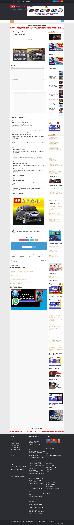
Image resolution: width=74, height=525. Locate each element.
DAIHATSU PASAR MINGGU (50, 476)
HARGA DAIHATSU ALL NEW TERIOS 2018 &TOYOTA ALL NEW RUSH (21, 271)
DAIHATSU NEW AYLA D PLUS (54, 138)
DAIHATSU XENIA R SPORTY (53, 163)
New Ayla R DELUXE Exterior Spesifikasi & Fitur (53, 100)
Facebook (27, 240)
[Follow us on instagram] (56, 1)
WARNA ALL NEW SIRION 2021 (54, 191)
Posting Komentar (15, 265)
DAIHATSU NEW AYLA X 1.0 (53, 142)
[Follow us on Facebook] (58, 1)
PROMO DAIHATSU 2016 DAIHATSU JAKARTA (40, 261)
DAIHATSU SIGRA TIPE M (53, 251)
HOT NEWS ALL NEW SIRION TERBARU (55, 189)
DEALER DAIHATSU (52, 339)
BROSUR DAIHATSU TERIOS (16, 447)
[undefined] (15, 254)
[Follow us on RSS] (54, 440)
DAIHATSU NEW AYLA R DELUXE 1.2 (55, 149)
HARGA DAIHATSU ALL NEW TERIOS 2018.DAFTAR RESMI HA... (20, 282)
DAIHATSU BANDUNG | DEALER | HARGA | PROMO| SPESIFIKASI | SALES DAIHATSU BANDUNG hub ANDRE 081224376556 (36, 462)
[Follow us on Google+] (60, 1)
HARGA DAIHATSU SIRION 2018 (54, 200)
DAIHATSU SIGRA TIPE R (53, 255)
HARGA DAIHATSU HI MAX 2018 (15, 284)
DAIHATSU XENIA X (52, 159)
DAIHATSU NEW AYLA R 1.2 (53, 147)
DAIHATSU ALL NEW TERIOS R (54, 213)
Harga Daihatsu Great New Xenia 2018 (16, 283)
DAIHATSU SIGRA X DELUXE (53, 254)
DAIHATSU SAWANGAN (50, 475)
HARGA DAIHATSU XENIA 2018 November (55, 165)
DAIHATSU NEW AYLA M (53, 139)
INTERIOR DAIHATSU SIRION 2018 (54, 192)
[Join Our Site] (62, 1)
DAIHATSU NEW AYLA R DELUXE (54, 148)
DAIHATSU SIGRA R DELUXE (53, 256)
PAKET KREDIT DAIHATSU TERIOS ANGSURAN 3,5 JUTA (54, 218)
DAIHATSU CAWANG (58, 476)
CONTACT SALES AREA (32, 516)
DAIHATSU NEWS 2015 (14, 261)
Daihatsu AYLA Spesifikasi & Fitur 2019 (55, 150)
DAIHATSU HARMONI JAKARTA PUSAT (17, 473)
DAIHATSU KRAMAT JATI (50, 480)
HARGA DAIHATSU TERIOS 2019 (54, 224)
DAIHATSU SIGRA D (52, 250)
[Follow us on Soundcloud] (59, 442)
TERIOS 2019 (51, 448)
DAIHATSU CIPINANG (49, 486)
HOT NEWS (50, 158)
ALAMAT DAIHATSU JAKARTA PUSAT (17, 461)
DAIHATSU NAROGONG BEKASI (51, 482)
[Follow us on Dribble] (59, 440)
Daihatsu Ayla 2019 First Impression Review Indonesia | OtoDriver (53, 77)
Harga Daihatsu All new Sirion (53, 188)
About (14, 1)
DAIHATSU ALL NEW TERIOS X (54, 210)
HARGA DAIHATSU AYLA (53, 144)
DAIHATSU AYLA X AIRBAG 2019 (54, 143)
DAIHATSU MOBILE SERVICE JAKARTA (55, 171)
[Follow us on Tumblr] (54, 442)
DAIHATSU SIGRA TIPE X (53, 252)
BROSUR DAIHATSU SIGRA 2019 (51, 450)
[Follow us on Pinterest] (49, 442)
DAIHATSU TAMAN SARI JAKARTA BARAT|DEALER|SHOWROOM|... (54, 173)
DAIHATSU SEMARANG (52, 276)
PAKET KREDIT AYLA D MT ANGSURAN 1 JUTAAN (18, 272)
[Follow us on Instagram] (51, 442)
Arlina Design (61, 523)
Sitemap (18, 1)
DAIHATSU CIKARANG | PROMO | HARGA (53, 469)
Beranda (12, 455)
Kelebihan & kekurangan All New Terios (55, 222)
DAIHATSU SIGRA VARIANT (53, 249)
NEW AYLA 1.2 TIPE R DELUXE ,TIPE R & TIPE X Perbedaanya (53, 72)
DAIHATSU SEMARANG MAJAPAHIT (54, 277)
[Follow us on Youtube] (56, 440)
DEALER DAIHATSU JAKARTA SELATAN (55, 341)
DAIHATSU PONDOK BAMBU (50, 484)
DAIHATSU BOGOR (49, 471)
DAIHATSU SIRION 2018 (50, 465)
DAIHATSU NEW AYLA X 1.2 (53, 145)
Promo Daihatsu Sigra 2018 (53, 257)
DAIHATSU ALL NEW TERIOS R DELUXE (55, 214)
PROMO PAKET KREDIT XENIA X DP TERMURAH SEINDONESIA (20, 278)
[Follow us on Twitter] (54, 1)
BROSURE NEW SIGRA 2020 (53, 246)
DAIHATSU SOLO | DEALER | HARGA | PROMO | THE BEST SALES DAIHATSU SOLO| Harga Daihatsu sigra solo (36, 467)
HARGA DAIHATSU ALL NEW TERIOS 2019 (56, 215)
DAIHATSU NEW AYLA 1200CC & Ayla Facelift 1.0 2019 (53, 86)
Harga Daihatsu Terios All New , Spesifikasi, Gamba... (54, 220)
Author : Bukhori (20, 229)
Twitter (32, 240)
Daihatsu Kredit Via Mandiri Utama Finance (56, 333)
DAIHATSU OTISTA (49, 478)
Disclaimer (28, 1)
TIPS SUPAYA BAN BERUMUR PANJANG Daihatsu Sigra (52, 113)
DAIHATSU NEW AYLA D (53, 137)
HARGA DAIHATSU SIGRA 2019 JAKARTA (55, 247)
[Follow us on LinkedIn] (56, 442)
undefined (13, 256)
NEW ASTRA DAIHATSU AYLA (15, 275)
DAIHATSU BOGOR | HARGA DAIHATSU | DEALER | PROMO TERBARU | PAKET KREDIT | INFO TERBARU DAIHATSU (36, 441)
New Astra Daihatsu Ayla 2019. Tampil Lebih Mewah (53, 104)
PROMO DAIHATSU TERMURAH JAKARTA (52, 109)
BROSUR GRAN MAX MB (15, 445)
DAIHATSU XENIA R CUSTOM (15, 286)
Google (22, 240)
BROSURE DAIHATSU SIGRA (16, 449)
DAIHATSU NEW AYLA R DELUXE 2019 (53, 81)
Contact (23, 1)
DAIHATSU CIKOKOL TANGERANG (51, 473)
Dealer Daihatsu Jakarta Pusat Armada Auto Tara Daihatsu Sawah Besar (55, 343)
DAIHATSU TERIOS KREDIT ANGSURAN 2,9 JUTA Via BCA (19, 270)
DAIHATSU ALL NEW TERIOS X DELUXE (55, 212)
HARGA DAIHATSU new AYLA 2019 (16, 276)
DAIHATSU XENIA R (52, 161)
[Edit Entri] (21, 43)
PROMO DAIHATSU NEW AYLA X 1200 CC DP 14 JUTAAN (19, 280)
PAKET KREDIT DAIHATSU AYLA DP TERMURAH (18, 279)
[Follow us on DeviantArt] (47, 442)
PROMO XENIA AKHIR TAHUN (51, 467)
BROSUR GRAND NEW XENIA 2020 (54, 156)
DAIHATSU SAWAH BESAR (56, 478)
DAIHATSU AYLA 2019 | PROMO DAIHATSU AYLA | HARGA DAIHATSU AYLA (22, 274)
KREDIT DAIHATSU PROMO (15, 443)
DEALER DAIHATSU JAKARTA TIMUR (55, 340)
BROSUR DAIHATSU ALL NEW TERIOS (55, 221)
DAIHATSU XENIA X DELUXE (53, 160)
